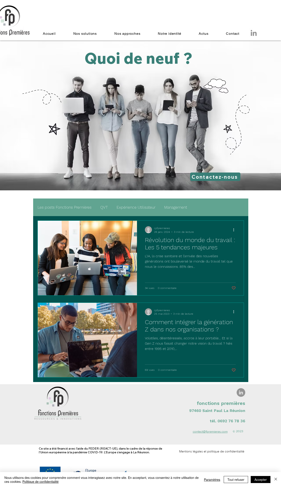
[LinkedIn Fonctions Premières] (241, 392)
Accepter (260, 479)
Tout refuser (235, 479)
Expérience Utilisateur (136, 207)
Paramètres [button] (212, 479)
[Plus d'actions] (235, 229)
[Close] (275, 479)
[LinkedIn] (253, 33)
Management (175, 207)
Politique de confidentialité (40, 481)
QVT (104, 207)
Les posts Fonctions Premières (65, 207)
